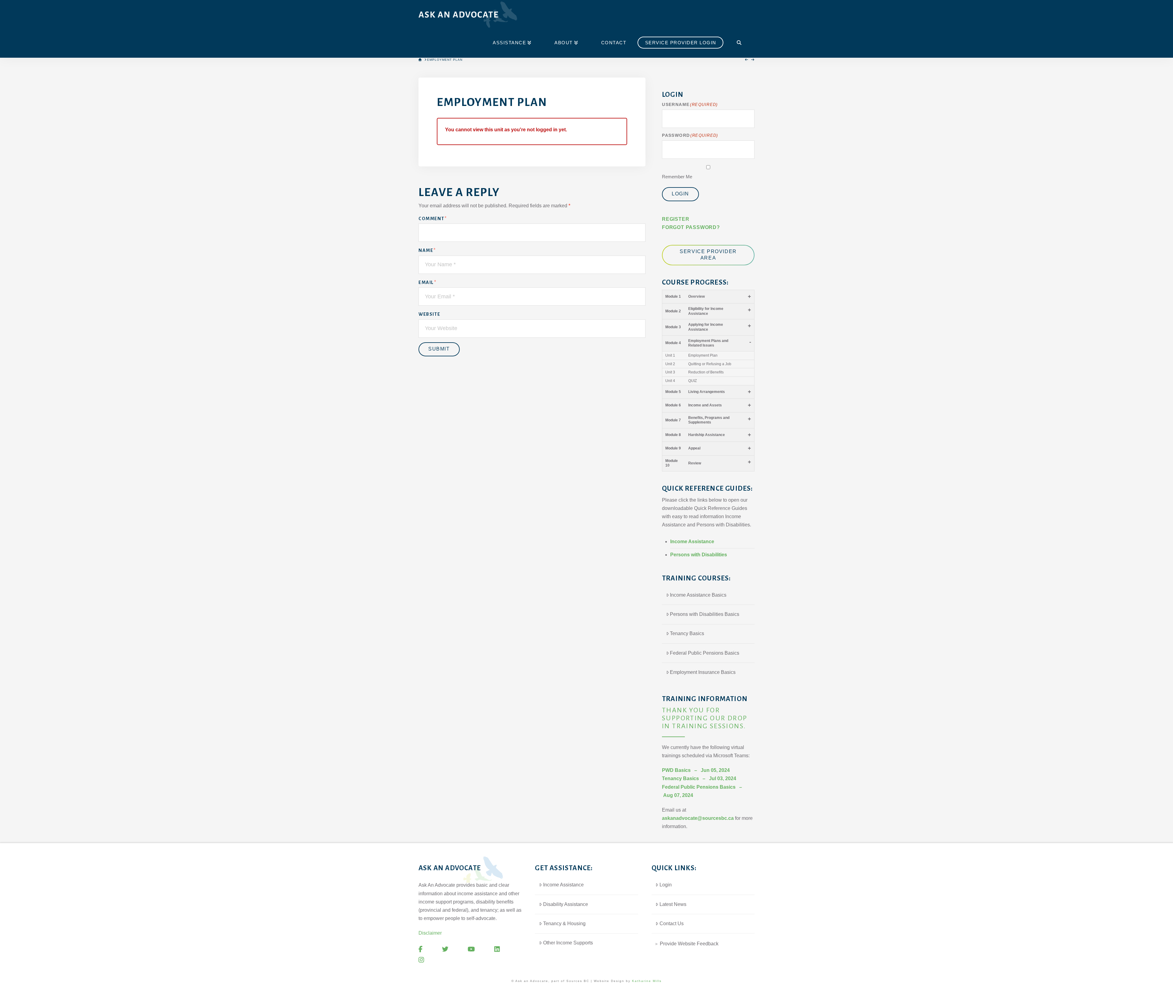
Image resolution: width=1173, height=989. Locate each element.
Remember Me (677, 176)
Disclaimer (430, 933)
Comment (432, 218)
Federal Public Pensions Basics (704, 653)
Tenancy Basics (687, 633)
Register (675, 219)
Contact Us (672, 923)
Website (429, 314)
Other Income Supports (568, 942)
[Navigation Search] (739, 43)
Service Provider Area (708, 254)
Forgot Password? (691, 227)
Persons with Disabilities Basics (704, 614)
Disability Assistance (565, 904)
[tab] (703, 941)
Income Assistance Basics (698, 595)
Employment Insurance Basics (703, 672)
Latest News (673, 904)
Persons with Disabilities (698, 554)
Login (680, 193)
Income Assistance (692, 541)
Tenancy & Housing (564, 923)
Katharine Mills (647, 981)
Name (427, 250)
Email (427, 282)
